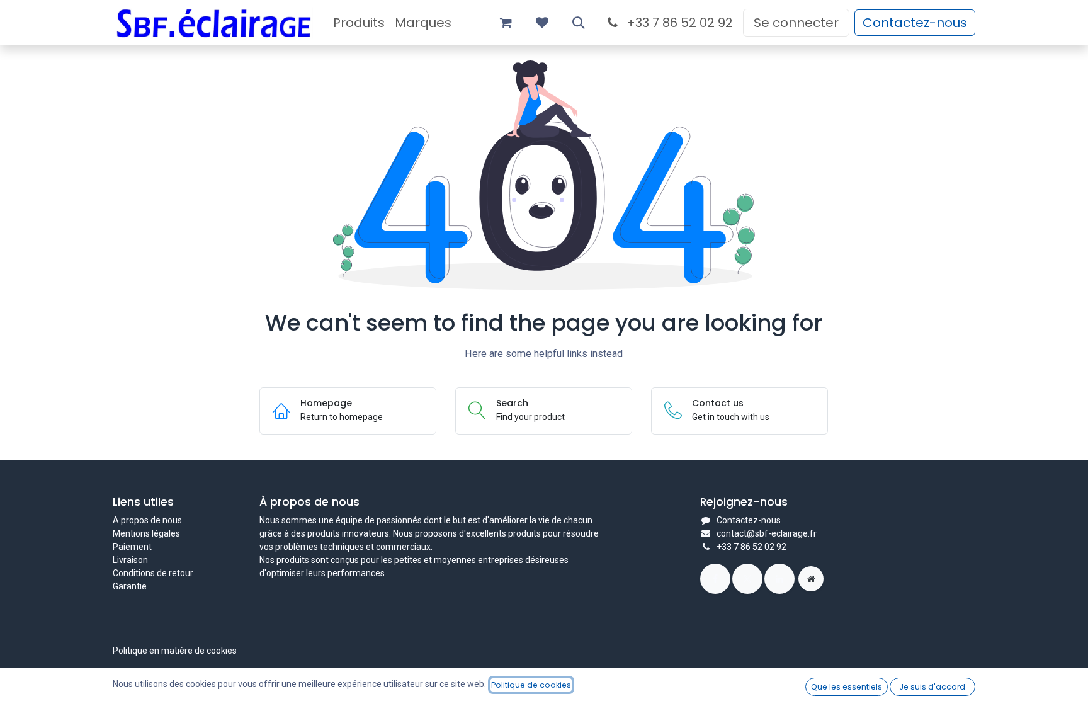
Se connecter (796, 22)
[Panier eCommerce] (505, 22)
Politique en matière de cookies (175, 651)
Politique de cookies (531, 685)
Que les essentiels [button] (846, 686)
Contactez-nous (915, 22)
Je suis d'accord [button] (932, 686)
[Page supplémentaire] (811, 578)
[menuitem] (359, 22)
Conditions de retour (153, 573)
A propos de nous (147, 520)
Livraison (130, 560)
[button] (578, 22)
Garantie (130, 586)
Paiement (132, 547)
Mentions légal (142, 533)
